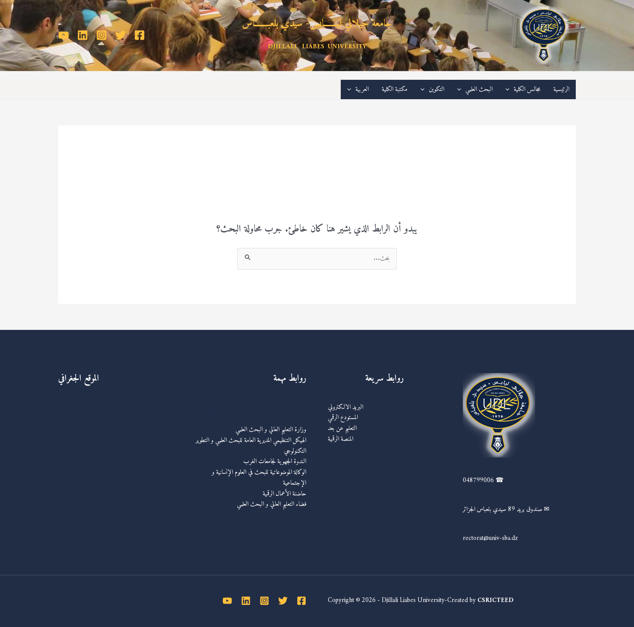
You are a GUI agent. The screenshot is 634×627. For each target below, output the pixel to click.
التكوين (436, 89)
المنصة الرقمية (340, 439)
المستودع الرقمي (343, 417)
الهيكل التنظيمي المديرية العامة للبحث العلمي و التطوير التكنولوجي (251, 446)
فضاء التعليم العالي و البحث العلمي (271, 504)
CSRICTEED (495, 600)
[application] (509, 89)
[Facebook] (139, 35)
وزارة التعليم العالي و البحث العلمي (270, 430)
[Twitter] (120, 35)
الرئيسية (561, 89)
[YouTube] (63, 35)
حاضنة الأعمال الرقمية (284, 494)
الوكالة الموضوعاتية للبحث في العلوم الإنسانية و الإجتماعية (259, 478)
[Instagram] (101, 35)
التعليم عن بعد (342, 428)
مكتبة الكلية (395, 89)
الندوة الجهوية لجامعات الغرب (274, 461)
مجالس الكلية (527, 89)
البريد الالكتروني (345, 407)
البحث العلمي (479, 89)
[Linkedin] (82, 35)
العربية (362, 89)
